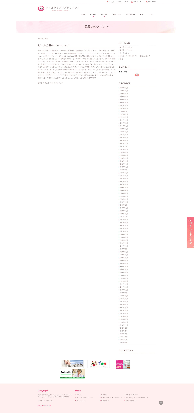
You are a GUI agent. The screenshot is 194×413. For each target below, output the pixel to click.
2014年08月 (124, 269)
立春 (121, 59)
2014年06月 (124, 275)
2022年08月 (124, 155)
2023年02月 (124, 137)
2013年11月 (124, 293)
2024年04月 (124, 120)
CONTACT (49, 401)
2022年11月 (124, 146)
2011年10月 (124, 334)
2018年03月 (124, 214)
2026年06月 (124, 88)
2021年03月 (124, 181)
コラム (151, 14)
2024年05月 (124, 117)
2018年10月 (124, 208)
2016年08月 (124, 240)
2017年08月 (124, 222)
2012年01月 (124, 325)
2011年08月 (124, 337)
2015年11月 (124, 249)
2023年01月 (124, 140)
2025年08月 (124, 102)
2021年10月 (124, 173)
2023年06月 (124, 132)
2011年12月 (124, 328)
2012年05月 (124, 319)
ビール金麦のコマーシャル (54, 45)
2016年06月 (124, 243)
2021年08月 (124, 176)
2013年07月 (124, 302)
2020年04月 (124, 190)
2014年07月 (124, 272)
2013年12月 (124, 290)
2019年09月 (124, 196)
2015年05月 (124, 258)
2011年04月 (124, 343)
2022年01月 (124, 167)
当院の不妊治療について (84, 397)
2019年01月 (124, 202)
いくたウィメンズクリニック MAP (118, 2)
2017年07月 (124, 225)
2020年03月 (124, 193)
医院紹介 (104, 395)
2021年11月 (124, 170)
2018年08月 (124, 211)
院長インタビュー (132, 395)
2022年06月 (124, 161)
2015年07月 (124, 252)
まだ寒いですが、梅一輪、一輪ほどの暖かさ (135, 56)
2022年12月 (124, 143)
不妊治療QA (130, 14)
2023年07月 (124, 129)
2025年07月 (124, 105)
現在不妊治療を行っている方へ (111, 397)
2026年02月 (124, 94)
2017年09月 (124, 219)
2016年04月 (124, 246)
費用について (116, 14)
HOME (78, 395)
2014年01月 (124, 287)
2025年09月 (124, 99)
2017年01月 (124, 231)
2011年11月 (123, 331)
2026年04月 (124, 91)
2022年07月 (124, 158)
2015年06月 (124, 255)
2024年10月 (124, 114)
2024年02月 (124, 123)
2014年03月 (124, 281)
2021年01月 (124, 184)
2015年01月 (124, 260)
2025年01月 (124, 108)
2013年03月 (124, 307)
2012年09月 (124, 313)
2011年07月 (124, 340)
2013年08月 (124, 299)
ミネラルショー (125, 53)
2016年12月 (124, 234)
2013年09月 (124, 296)
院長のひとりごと (132, 400)
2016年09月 (124, 237)
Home (83, 14)
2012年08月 (124, 316)
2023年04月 (124, 135)
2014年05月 (124, 278)
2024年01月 (124, 126)
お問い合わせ (137, 2)
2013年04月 (124, 304)
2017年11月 (124, 217)
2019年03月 (124, 199)
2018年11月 (124, 205)
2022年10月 (124, 149)
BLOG (142, 14)
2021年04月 (124, 178)
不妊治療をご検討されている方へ (137, 397)
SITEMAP (41, 401)
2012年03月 (124, 322)
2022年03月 (124, 164)
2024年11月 (124, 111)
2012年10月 (124, 310)
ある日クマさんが (126, 47)
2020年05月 (124, 187)
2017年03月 (124, 228)
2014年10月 (124, 263)
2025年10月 (124, 96)
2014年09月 (124, 266)
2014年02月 (124, 284)
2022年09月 (124, 152)
